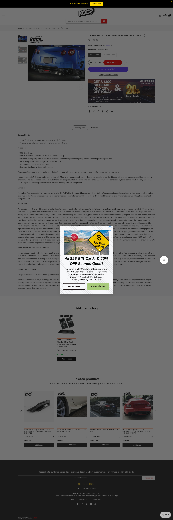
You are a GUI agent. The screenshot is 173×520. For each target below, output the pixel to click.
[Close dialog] (110, 229)
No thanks (74, 286)
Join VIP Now (96, 4)
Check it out (98, 286)
